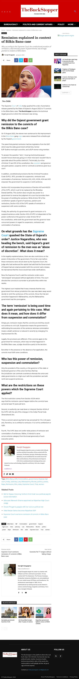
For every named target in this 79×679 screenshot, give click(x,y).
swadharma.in (8, 469)
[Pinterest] (26, 60)
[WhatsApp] (30, 60)
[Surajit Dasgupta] (2, 55)
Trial (36, 484)
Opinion (8, 30)
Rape (3, 484)
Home (3, 30)
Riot (15, 484)
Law (19, 482)
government (16, 139)
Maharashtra (25, 482)
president (37, 163)
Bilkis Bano (10, 136)
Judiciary (13, 482)
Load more (65, 92)
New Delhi (6, 101)
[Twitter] (10, 11)
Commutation (23, 479)
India (20, 106)
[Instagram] (4, 11)
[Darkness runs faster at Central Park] (57, 86)
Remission (10, 484)
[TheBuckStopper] (39, 11)
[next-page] (6, 628)
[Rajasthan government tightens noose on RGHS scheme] (43, 612)
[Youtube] (10, 474)
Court (14, 106)
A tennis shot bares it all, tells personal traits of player (69, 78)
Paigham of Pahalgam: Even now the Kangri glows (69, 70)
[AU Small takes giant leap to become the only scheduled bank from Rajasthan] (57, 61)
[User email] (13, 474)
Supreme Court (28, 484)
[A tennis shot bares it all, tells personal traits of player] (57, 78)
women (41, 484)
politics (40, 482)
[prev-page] (2, 628)
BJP (16, 479)
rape (20, 136)
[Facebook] (2, 11)
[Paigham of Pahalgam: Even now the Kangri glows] (57, 70)
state (20, 484)
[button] (75, 11)
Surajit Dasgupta (9, 55)
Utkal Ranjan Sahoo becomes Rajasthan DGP (20, 511)
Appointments (6, 617)
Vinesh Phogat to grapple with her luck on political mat (23, 507)
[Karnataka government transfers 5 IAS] (9, 612)
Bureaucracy (22, 617)
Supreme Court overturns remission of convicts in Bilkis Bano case (11, 554)
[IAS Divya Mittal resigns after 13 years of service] (26, 612)
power (45, 482)
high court (5, 527)
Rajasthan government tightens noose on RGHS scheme (43, 621)
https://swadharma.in (23, 568)
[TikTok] (7, 11)
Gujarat (41, 479)
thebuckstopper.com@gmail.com (38, 670)
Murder (34, 482)
